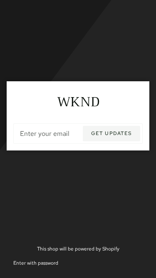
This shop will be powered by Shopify (78, 248)
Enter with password (35, 262)
